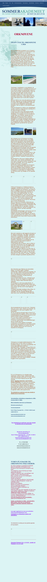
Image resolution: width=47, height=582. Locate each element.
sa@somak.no (14, 412)
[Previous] (13, 79)
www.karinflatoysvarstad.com (18, 414)
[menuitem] (3, 3)
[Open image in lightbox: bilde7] (21, 182)
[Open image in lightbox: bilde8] (31, 182)
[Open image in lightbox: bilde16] (25, 302)
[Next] (33, 79)
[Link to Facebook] (43, 1)
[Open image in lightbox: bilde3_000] (30, 133)
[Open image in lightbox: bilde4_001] (22, 133)
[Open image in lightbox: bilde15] (19, 302)
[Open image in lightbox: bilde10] (21, 228)
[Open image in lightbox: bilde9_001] (28, 228)
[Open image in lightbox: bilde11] (34, 228)
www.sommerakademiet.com (18, 416)
